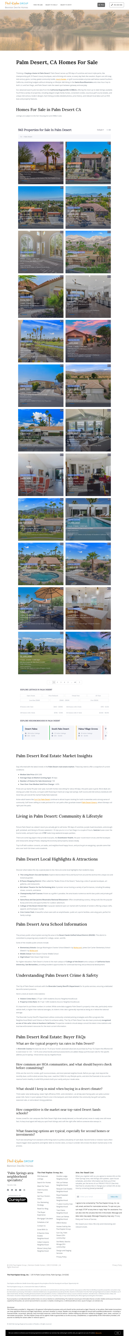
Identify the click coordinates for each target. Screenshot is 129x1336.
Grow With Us (42, 1229)
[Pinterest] (16, 1190)
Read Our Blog (42, 1209)
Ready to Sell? (51, 5)
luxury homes (61, 79)
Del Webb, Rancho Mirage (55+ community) (63, 1244)
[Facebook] (8, 1190)
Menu (102, 4)
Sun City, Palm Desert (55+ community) (61, 1235)
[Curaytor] (17, 1202)
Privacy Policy (61, 1257)
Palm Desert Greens (89, 802)
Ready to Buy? (66, 5)
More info (99, 1333)
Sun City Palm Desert (42, 799)
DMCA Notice (61, 1223)
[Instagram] (24, 1190)
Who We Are (38, 5)
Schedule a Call (42, 1222)
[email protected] (96, 1188)
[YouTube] (20, 1190)
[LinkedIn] (12, 1190)
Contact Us (41, 1226)
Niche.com (77, 947)
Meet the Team (43, 1186)
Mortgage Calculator (45, 1218)
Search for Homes (44, 1182)
